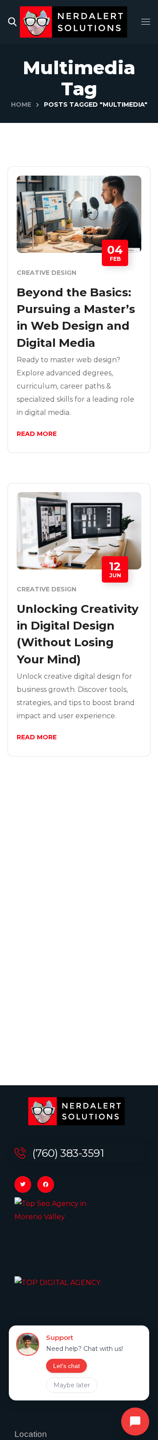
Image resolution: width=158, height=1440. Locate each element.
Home (21, 104)
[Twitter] (22, 1184)
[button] (12, 22)
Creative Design (46, 273)
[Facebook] (45, 1184)
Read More (37, 434)
